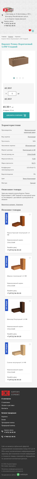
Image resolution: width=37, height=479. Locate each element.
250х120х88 (31, 154)
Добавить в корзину (15, 115)
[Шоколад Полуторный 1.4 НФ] (18, 309)
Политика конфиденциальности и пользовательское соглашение (12, 470)
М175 (33, 163)
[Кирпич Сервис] (8, 10)
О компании (6, 402)
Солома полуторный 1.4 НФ (16, 362)
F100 (33, 159)
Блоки (4, 420)
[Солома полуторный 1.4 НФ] (18, 352)
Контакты (5, 408)
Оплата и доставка (8, 405)
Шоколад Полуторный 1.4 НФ (17, 319)
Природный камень (8, 425)
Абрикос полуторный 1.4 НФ (17, 276)
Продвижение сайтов (9, 475)
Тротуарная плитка (8, 422)
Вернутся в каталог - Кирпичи (12, 205)
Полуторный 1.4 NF (29, 150)
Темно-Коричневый (29, 178)
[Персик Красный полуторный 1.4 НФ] (18, 222)
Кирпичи (5, 417)
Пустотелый (31, 137)
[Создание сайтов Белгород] (22, 474)
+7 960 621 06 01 (9, 26)
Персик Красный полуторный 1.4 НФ (18, 234)
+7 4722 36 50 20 (9, 23)
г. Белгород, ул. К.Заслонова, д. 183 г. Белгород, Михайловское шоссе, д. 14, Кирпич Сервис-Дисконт (18, 16)
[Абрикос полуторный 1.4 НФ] (18, 265)
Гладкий (32, 183)
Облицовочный (30, 145)
